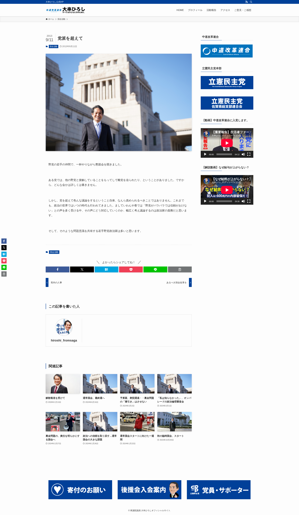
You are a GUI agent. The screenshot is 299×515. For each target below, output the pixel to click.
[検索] (251, 2)
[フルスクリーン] (249, 154)
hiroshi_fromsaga (64, 340)
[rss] (246, 2)
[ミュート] (243, 154)
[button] (57, 269)
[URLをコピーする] (180, 269)
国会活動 (53, 46)
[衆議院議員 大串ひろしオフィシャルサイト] (66, 10)
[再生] (205, 154)
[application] (227, 143)
